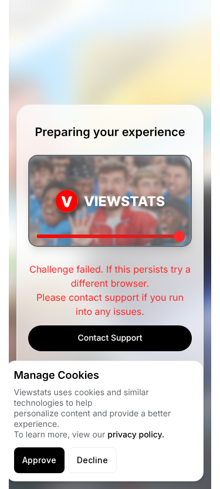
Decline (92, 460)
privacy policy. (135, 435)
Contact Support (109, 338)
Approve (39, 460)
